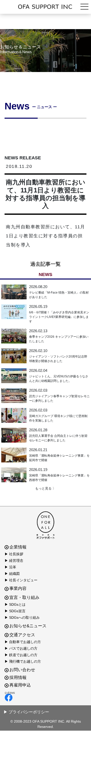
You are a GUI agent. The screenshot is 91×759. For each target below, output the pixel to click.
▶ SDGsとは (15, 604)
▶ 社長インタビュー (21, 580)
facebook (44, 697)
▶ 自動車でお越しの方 (23, 642)
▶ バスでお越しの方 (21, 648)
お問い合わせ (22, 669)
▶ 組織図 (12, 574)
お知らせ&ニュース (28, 626)
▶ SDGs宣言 (15, 611)
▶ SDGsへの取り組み (22, 617)
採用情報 (18, 677)
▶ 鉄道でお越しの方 (21, 655)
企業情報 (18, 547)
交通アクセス (22, 635)
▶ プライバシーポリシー (26, 712)
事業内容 (18, 588)
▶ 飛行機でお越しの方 (23, 661)
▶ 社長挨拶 (14, 554)
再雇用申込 (20, 685)
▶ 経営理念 (14, 561)
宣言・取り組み (24, 597)
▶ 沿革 (10, 567)
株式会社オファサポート (45, 7)
